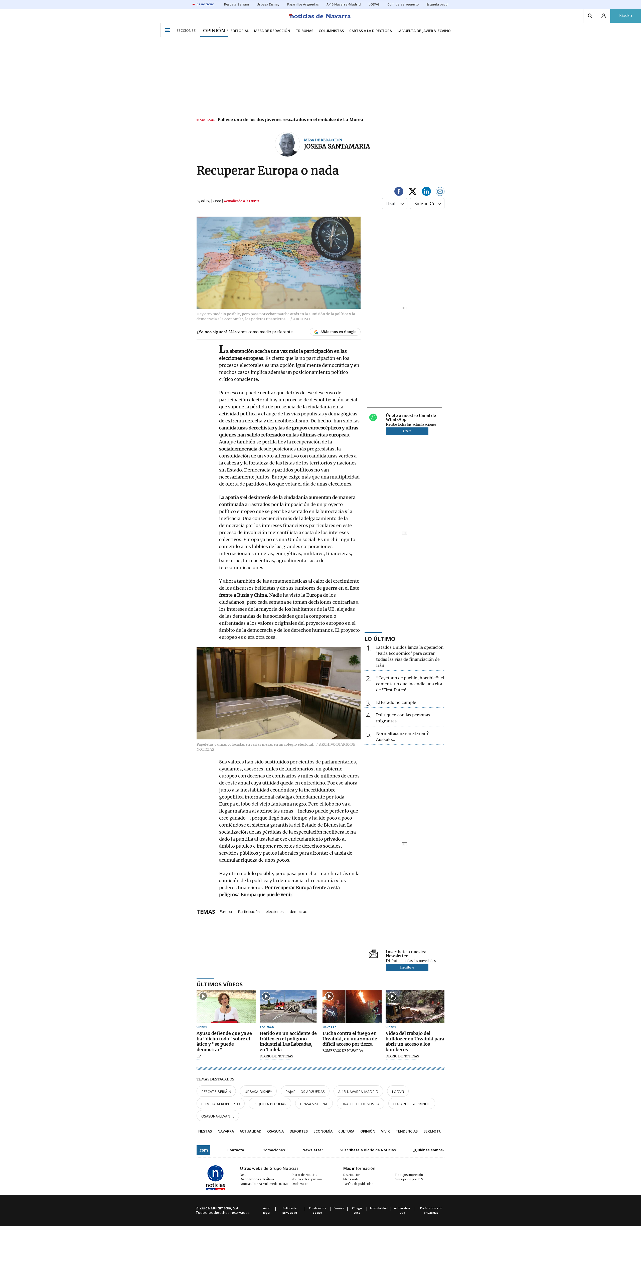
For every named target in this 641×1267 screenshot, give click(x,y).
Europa (226, 911)
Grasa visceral (314, 1103)
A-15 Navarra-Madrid (358, 1091)
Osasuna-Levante (217, 1116)
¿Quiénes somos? (428, 1150)
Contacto (235, 1150)
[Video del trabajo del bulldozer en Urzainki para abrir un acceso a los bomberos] (415, 1006)
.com (203, 1150)
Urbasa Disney (258, 1091)
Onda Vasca (299, 1184)
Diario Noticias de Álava (257, 1179)
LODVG (398, 1091)
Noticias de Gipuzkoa (306, 1179)
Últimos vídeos (220, 984)
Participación (249, 911)
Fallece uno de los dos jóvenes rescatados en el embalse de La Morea (290, 119)
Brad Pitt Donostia (361, 1103)
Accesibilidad (379, 1208)
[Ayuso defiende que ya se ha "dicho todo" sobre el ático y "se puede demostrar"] (226, 1006)
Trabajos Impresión (409, 1175)
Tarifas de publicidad (358, 1184)
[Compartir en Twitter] (412, 192)
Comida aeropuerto (220, 1103)
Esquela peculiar (269, 1103)
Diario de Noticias (304, 1175)
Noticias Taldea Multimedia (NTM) (263, 1184)
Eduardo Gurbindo (411, 1103)
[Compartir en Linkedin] (426, 192)
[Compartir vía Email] (440, 192)
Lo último (380, 638)
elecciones (275, 911)
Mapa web (350, 1179)
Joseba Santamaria (337, 146)
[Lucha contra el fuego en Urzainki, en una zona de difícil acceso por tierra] (352, 1006)
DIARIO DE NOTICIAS (276, 1056)
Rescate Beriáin (216, 1091)
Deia (243, 1175)
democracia (299, 911)
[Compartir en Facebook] (398, 192)
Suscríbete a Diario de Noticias (368, 1150)
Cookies (339, 1208)
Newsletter (312, 1150)
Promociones (273, 1150)
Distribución (352, 1175)
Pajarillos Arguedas (305, 1091)
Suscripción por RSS (409, 1179)
